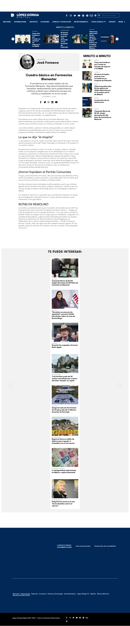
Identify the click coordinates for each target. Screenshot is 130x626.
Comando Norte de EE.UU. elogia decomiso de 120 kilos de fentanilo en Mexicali (102, 115)
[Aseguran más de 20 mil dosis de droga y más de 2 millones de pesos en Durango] (65, 394)
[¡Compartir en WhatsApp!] (49, 102)
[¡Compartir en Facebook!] (40, 102)
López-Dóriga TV (98, 22)
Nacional (7, 22)
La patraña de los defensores (101, 101)
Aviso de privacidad (83, 546)
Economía (45, 22)
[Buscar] (127, 22)
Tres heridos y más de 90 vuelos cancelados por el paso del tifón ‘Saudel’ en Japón (64, 378)
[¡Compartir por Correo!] (56, 102)
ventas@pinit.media (64, 547)
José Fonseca (48, 62)
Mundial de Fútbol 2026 (21, 595)
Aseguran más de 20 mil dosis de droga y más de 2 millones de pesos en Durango (64, 410)
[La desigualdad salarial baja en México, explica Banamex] (65, 457)
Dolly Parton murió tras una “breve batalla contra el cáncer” (63, 504)
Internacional (20, 22)
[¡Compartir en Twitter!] (45, 102)
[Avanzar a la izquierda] (13, 39)
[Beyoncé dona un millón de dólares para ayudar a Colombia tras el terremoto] (65, 426)
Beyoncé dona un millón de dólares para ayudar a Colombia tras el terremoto (63, 441)
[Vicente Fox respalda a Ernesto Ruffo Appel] (65, 332)
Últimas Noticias (103, 594)
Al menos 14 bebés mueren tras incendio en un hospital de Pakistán (64, 40)
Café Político (41, 60)
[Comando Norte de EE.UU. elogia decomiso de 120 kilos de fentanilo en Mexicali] (65, 267)
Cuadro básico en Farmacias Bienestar (49, 77)
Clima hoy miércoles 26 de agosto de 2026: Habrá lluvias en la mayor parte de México (93, 40)
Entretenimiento (81, 22)
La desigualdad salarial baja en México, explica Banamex (64, 471)
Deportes (34, 22)
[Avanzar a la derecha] (125, 22)
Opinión (112, 22)
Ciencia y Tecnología (61, 22)
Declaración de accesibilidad (105, 546)
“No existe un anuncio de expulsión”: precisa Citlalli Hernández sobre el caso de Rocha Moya (63, 315)
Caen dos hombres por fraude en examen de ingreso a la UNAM (36, 40)
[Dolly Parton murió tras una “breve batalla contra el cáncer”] (65, 488)
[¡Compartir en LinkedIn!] (52, 102)
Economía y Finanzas (58, 468)
